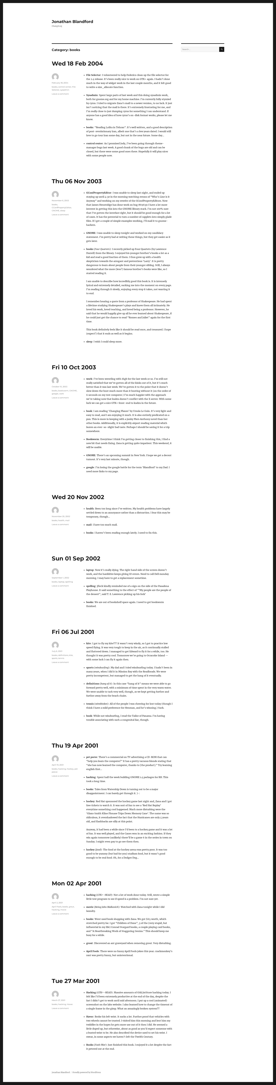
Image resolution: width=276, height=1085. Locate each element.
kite (71, 655)
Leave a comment (60, 94)
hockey (70, 769)
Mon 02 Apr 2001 (76, 883)
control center (64, 87)
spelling (69, 582)
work (61, 393)
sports (54, 658)
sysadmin (64, 90)
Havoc (70, 1004)
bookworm (63, 390)
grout (71, 907)
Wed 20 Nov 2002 (78, 497)
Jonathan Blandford (72, 21)
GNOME (55, 210)
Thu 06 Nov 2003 (77, 181)
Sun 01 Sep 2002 (76, 558)
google (55, 393)
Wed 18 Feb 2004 (77, 63)
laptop (61, 582)
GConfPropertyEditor (61, 207)
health (61, 520)
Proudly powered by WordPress (86, 1072)
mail (67, 520)
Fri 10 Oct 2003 (74, 367)
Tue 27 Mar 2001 (76, 980)
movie (63, 910)
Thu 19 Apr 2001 (75, 745)
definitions (63, 655)
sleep (62, 210)
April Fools (57, 907)
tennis (61, 658)
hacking (62, 769)
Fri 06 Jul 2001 (73, 631)
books (54, 87)
